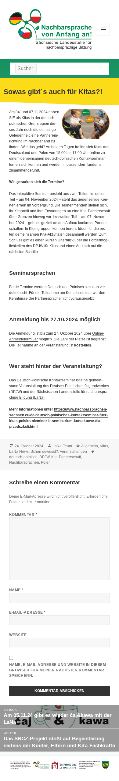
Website (18, 635)
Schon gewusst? (44, 451)
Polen (46, 462)
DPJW (44, 457)
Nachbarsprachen (24, 462)
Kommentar (23, 515)
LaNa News (19, 451)
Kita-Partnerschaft (66, 457)
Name (16, 590)
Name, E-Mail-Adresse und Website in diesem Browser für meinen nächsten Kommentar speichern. (57, 670)
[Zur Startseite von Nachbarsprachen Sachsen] (50, 29)
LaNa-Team (62, 446)
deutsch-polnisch (23, 457)
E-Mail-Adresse (27, 612)
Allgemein (89, 446)
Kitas (104, 446)
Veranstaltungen (73, 451)
